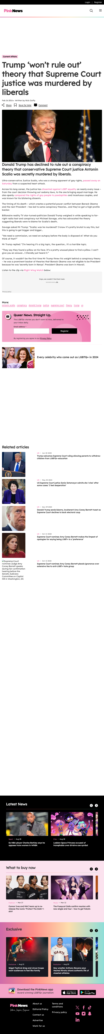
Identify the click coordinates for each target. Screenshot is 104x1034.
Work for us (39, 1026)
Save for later (25, 105)
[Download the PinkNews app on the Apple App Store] (69, 992)
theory (69, 305)
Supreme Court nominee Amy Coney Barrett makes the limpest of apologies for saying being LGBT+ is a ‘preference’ (67, 538)
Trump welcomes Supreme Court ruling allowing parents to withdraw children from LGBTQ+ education (68, 457)
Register (98, 2)
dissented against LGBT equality (59, 189)
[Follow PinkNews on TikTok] (89, 1008)
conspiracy (22, 305)
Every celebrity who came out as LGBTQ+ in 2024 (67, 357)
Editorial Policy (40, 1009)
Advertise (38, 1020)
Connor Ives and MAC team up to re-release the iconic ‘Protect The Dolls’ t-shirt (26, 909)
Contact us (38, 1014)
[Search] (91, 10)
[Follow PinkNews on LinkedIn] (77, 1020)
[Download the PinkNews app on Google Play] (88, 992)
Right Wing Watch (33, 270)
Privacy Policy (45, 338)
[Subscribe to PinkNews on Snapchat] (90, 1014)
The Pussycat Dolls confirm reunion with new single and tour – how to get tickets (71, 907)
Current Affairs (10, 56)
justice (46, 305)
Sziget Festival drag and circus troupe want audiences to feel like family (26, 969)
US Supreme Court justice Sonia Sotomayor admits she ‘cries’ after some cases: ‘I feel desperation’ (68, 484)
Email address (23, 327)
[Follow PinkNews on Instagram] (83, 1014)
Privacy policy (59, 1012)
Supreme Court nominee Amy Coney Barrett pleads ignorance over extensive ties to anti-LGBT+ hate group (68, 565)
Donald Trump (35, 305)
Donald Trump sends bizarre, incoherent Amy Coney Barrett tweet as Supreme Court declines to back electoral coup (69, 511)
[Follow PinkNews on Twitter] (77, 1008)
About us (37, 1003)
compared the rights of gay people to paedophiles (40, 195)
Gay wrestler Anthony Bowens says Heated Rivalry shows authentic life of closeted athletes (71, 970)
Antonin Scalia (8, 305)
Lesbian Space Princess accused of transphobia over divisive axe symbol (70, 844)
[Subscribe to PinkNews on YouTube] (77, 1014)
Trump (76, 305)
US (82, 305)
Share (9, 105)
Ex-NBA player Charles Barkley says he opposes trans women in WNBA (27, 844)
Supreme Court (57, 305)
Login (87, 2)
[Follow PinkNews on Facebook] (84, 1008)
